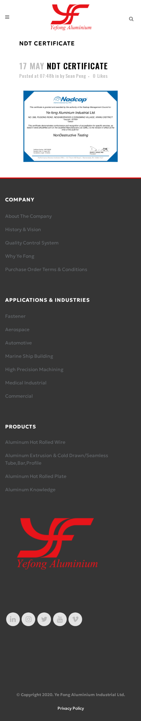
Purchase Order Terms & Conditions (46, 269)
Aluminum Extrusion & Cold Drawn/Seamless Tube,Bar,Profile (56, 459)
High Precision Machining (34, 369)
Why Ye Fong (19, 256)
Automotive (18, 343)
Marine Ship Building (29, 356)
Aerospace (17, 329)
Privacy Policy (70, 708)
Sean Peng (75, 75)
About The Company (28, 216)
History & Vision (23, 229)
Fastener (15, 316)
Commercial (19, 396)
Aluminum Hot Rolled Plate (35, 476)
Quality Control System (32, 243)
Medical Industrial (26, 383)
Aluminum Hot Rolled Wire (35, 442)
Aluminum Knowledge (30, 489)
